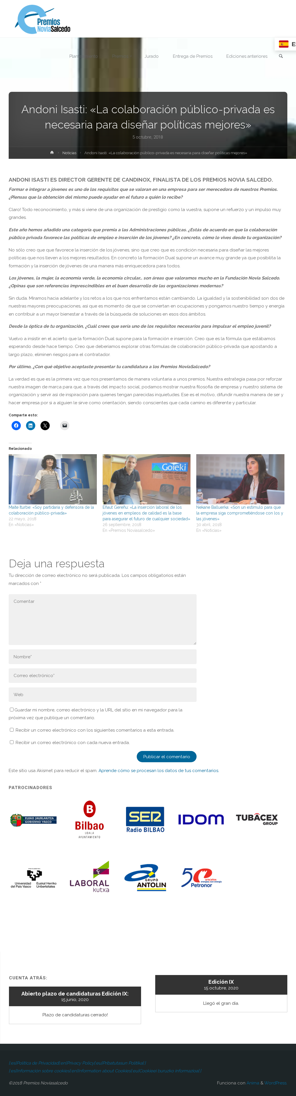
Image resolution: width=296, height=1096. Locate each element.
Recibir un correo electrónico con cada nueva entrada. (73, 742)
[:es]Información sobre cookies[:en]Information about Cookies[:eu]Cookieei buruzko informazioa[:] (105, 1070)
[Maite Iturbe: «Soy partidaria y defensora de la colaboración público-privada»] (53, 479)
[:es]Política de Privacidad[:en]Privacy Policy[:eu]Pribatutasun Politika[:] (77, 1063)
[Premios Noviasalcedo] (43, 18)
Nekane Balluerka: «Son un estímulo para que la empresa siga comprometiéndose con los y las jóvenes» (239, 513)
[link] (281, 57)
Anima (252, 1083)
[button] (34, 823)
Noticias (69, 152)
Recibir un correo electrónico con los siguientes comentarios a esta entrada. (95, 730)
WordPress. (275, 1083)
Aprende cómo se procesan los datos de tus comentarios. (159, 770)
